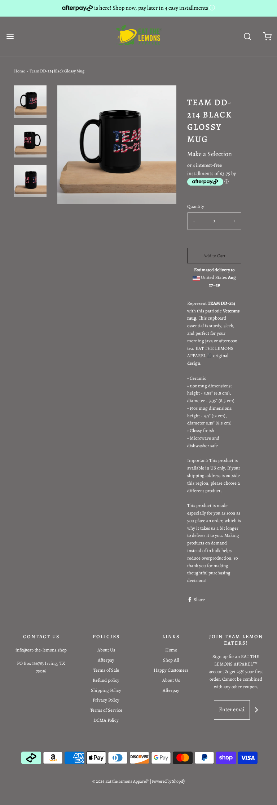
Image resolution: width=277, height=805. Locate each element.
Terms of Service (106, 710)
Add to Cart (214, 256)
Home (19, 71)
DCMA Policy (106, 720)
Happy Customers (171, 670)
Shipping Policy (106, 690)
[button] (30, 101)
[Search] (247, 36)
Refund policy (106, 680)
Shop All (171, 660)
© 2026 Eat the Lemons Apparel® (120, 781)
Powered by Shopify (168, 781)
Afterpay (106, 660)
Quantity (195, 206)
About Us (106, 650)
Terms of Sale (106, 670)
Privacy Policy (106, 700)
